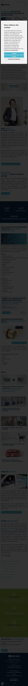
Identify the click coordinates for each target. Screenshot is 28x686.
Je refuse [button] (14, 56)
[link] (11, 50)
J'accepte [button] (14, 53)
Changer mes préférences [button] (14, 59)
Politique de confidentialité (11, 50)
